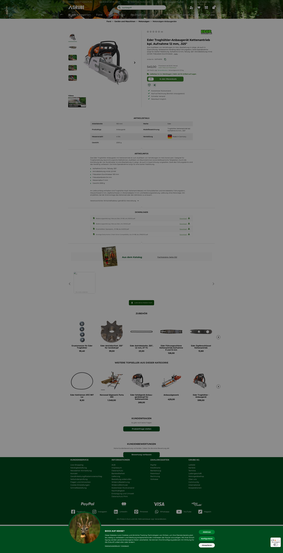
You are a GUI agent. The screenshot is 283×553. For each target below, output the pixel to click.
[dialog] (141, 276)
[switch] (275, 544)
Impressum (125, 546)
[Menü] (279, 539)
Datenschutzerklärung (112, 546)
